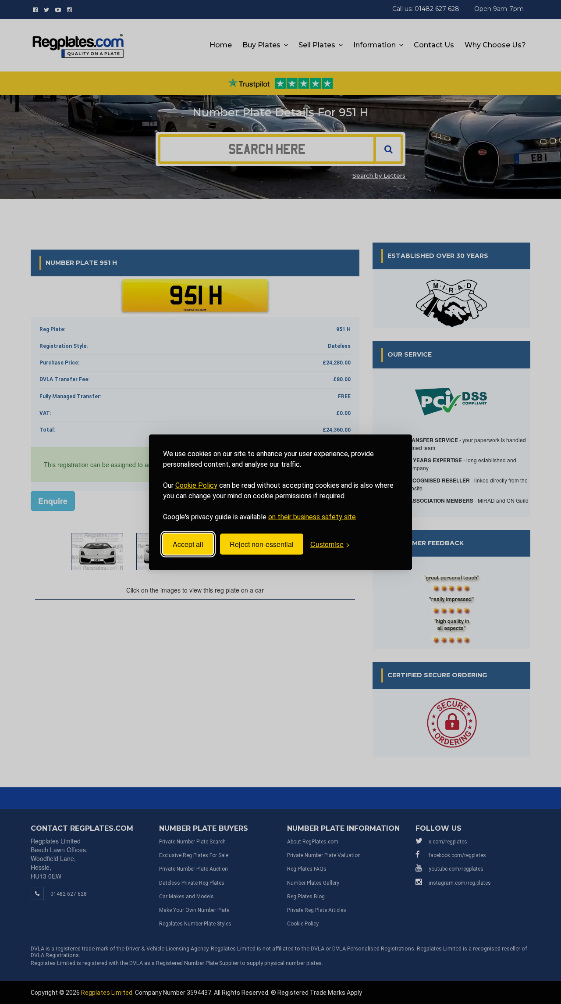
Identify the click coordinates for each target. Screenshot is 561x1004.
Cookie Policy (196, 485)
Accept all (188, 544)
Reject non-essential (262, 544)
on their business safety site (312, 516)
